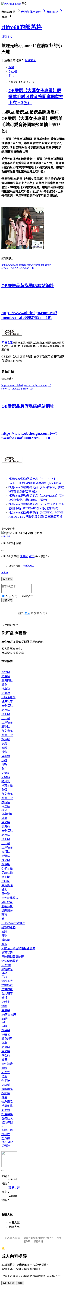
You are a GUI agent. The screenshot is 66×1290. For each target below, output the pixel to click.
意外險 (5, 893)
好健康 (5, 864)
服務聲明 (38, 1241)
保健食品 (7, 868)
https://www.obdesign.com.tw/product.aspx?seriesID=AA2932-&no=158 (26, 266)
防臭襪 (5, 693)
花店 (4, 976)
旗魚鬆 (5, 739)
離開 (20, 1283)
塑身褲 (5, 1138)
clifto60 (5, 536)
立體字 (5, 1001)
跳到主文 (7, 36)
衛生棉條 (7, 1114)
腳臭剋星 (7, 680)
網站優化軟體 (9, 960)
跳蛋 (4, 1097)
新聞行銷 (7, 1130)
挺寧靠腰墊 (8, 927)
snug (4, 809)
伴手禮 (5, 756)
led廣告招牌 (8, 1014)
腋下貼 (5, 714)
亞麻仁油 (7, 872)
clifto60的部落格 (21, 27)
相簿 (11, 67)
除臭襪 (5, 688)
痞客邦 (24, 556)
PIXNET (16, 1237)
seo (3, 1126)
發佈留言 (7, 600)
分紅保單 (7, 902)
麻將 (4, 1068)
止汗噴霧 (7, 722)
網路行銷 (7, 1122)
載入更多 (7, 579)
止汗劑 (5, 718)
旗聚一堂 (7, 735)
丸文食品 (7, 730)
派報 (4, 997)
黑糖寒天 (7, 952)
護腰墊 (5, 939)
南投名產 (7, 342)
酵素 (4, 889)
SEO (4, 972)
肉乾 (4, 764)
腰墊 (4, 935)
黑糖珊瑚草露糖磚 (12, 956)
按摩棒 (5, 1093)
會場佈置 (7, 989)
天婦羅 (5, 772)
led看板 (5, 1034)
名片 (11, 75)
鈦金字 (5, 1030)
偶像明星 (28, 566)
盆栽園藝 (7, 910)
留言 (31, 556)
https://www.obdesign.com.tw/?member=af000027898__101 (29, 315)
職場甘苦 (30, 60)
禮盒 (4, 751)
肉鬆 (4, 747)
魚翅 (4, 789)
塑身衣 (5, 1134)
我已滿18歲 (8, 1283)
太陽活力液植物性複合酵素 (18, 948)
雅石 (4, 914)
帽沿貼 (5, 676)
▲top (4, 572)
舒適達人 (7, 1118)
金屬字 (5, 1010)
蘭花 (4, 918)
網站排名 (7, 969)
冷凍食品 (7, 785)
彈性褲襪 (7, 1063)
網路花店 (7, 980)
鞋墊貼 (5, 726)
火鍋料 (5, 777)
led (3, 1022)
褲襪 (4, 1059)
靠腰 (4, 931)
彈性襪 (5, 1055)
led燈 (4, 1018)
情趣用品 (7, 1089)
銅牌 (4, 1006)
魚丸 (4, 768)
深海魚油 (7, 885)
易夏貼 (5, 709)
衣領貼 (5, 672)
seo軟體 (6, 965)
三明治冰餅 (8, 697)
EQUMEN (7, 1141)
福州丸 (5, 781)
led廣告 (5, 1026)
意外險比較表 (9, 897)
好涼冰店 (7, 701)
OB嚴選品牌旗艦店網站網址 (27, 285)
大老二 (5, 1072)
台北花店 (7, 993)
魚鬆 (4, 743)
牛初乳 (5, 881)
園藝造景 (7, 906)
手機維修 (7, 1105)
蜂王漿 (5, 876)
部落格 (12, 71)
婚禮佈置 (7, 985)
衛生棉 (5, 1110)
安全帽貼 (7, 705)
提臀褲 (5, 1145)
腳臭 (4, 684)
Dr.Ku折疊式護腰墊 (13, 923)
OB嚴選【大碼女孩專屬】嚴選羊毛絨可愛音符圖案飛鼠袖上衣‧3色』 (35, 96)
